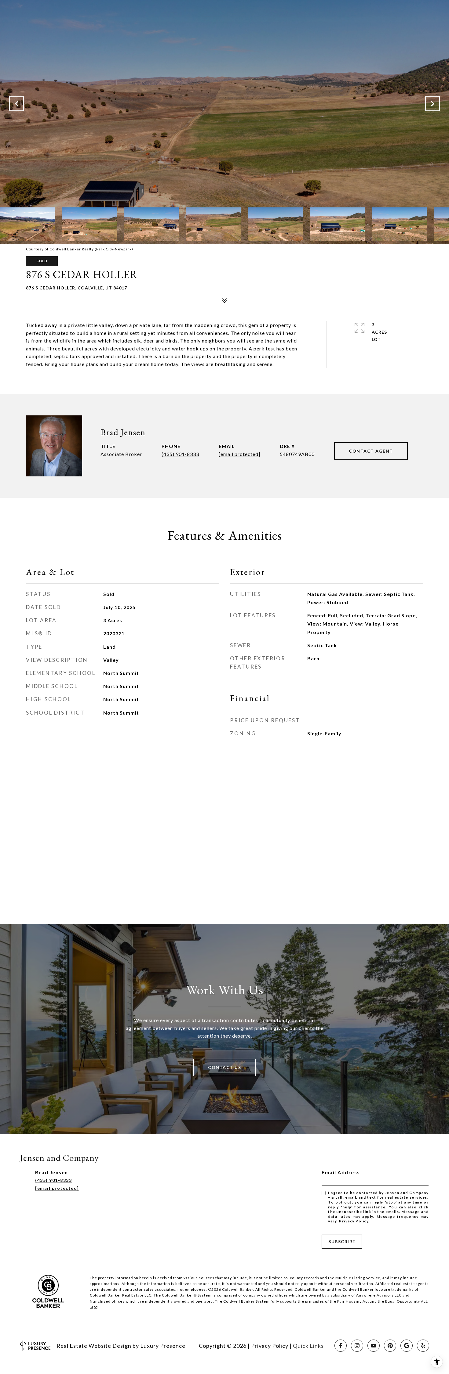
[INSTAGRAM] (357, 1346)
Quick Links (308, 1345)
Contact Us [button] (224, 1067)
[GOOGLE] (406, 1346)
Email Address (341, 1172)
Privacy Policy (353, 1221)
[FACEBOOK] (340, 1346)
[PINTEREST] (390, 1346)
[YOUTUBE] (373, 1346)
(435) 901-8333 (180, 454)
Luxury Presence (162, 1345)
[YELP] (423, 1346)
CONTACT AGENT (371, 451)
